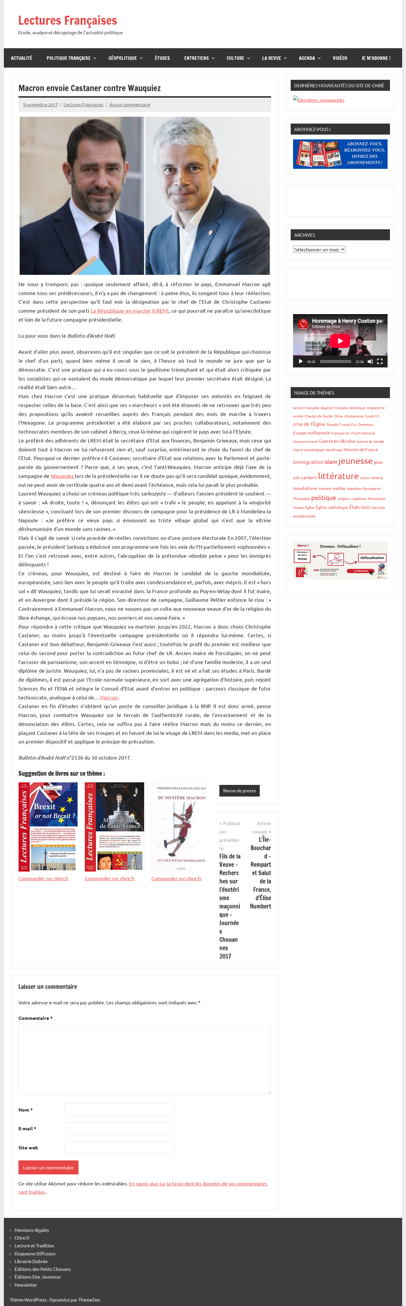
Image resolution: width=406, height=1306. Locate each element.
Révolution (376, 498)
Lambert (309, 477)
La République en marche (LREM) (130, 310)
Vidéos (340, 58)
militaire (377, 477)
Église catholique (332, 507)
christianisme (353, 416)
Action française (306, 407)
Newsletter (26, 1285)
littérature (338, 476)
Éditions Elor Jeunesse (38, 1276)
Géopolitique (122, 58)
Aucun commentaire (129, 104)
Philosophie (301, 498)
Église (309, 507)
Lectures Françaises (67, 20)
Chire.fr (22, 1237)
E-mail (27, 1128)
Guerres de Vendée (370, 441)
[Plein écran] (380, 361)
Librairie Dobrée (31, 1261)
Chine (338, 416)
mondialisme (305, 488)
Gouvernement (305, 441)
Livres (364, 477)
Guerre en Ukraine (337, 441)
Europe (299, 432)
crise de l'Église (309, 424)
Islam (330, 461)
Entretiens (196, 58)
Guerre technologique (308, 449)
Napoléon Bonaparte (364, 488)
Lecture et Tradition (34, 1245)
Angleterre (376, 407)
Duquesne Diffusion (35, 1253)
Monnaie (324, 488)
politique (323, 497)
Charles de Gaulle (319, 416)
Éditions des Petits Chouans (43, 1269)
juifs (296, 477)
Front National (363, 433)
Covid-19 (372, 416)
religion (343, 498)
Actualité (21, 58)
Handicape (333, 449)
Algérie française (334, 407)
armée (298, 416)
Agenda (307, 58)
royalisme (358, 498)
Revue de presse (239, 790)
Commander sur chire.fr (43, 878)
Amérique (358, 407)
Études (162, 58)
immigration (308, 462)
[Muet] (370, 361)
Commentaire (35, 1018)
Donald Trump (338, 424)
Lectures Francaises (83, 104)
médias (339, 488)
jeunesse (356, 461)
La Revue (271, 58)
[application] (340, 340)
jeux (378, 462)
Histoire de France (361, 449)
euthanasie (319, 432)
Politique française (69, 58)
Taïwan (298, 507)
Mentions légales (32, 1230)
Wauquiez (63, 476)
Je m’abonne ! (376, 58)
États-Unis (360, 507)
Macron (109, 697)
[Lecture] (301, 361)
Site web (28, 1147)
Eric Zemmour (362, 424)
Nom (25, 1109)
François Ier (340, 433)
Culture (235, 58)
